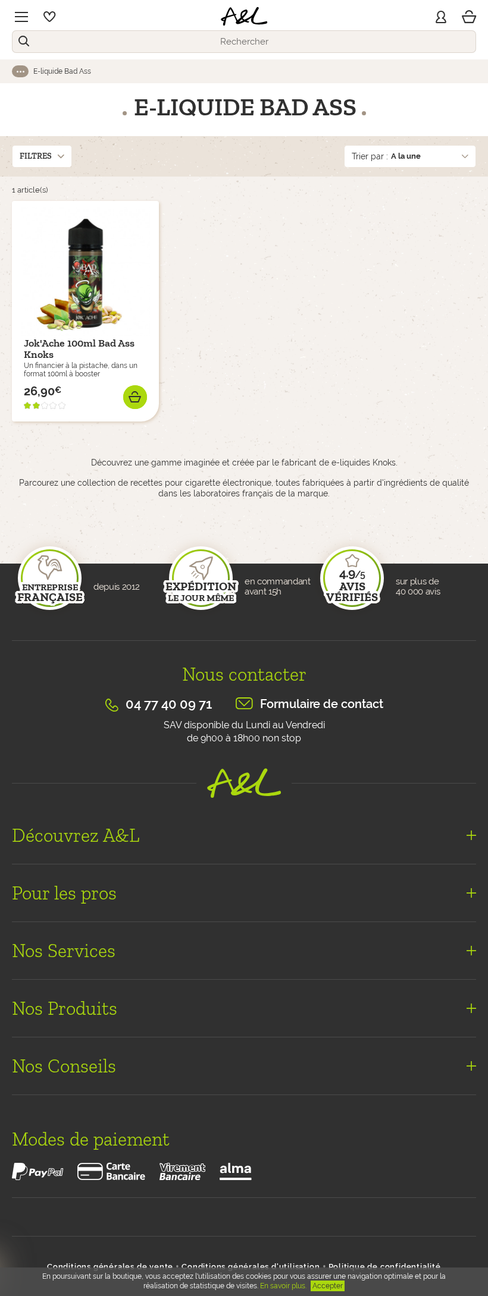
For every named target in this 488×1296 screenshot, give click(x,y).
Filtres (36, 156)
